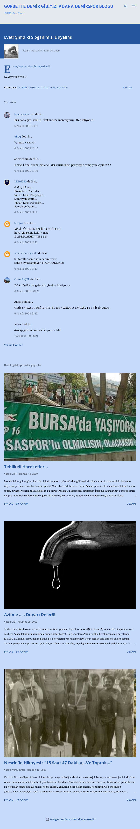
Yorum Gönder (13, 345)
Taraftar (62, 87)
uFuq (17, 136)
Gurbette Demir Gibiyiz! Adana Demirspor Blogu (58, 6)
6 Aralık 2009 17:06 (26, 170)
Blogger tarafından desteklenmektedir (72, 819)
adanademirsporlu (26, 253)
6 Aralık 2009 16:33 (26, 126)
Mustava (49, 87)
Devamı (131, 503)
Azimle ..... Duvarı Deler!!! (29, 614)
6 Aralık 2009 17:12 (25, 212)
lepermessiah (22, 114)
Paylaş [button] (127, 87)
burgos (18, 223)
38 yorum (22, 651)
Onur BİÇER (22, 279)
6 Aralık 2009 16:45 (26, 148)
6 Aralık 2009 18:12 (26, 242)
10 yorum (22, 799)
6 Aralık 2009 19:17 (25, 268)
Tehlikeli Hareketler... (26, 466)
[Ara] (126, 6)
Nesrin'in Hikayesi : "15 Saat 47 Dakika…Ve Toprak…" (58, 762)
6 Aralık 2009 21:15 (26, 313)
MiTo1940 (20, 181)
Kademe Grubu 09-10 (30, 87)
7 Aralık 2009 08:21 (26, 336)
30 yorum (22, 503)
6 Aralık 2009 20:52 (26, 291)
